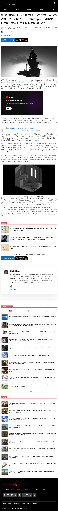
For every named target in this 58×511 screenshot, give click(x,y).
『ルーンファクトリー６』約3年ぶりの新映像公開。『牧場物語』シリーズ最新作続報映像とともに (29, 355)
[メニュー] (55, 3)
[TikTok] (30, 495)
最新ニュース (42, 9)
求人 (54, 9)
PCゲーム (17, 9)
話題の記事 (29, 9)
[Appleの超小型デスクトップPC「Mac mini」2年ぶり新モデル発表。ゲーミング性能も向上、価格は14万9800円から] (5, 465)
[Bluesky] (8, 495)
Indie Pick (24, 31)
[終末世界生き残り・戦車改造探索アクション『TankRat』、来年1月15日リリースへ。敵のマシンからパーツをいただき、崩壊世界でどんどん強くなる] (5, 411)
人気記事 (5, 9)
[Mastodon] (23, 495)
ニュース (29, 31)
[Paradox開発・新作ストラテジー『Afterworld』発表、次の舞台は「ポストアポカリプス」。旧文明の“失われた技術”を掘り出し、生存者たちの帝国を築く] (5, 434)
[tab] (10, 311)
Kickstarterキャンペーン (7, 212)
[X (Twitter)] (15, 495)
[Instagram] (12, 495)
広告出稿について (16, 503)
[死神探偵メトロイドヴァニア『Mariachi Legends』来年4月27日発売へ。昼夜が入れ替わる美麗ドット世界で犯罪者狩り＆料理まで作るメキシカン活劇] (5, 449)
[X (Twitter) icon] (11, 286)
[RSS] (34, 495)
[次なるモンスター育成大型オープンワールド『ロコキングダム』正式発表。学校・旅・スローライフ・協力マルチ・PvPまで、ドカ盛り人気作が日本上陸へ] (5, 419)
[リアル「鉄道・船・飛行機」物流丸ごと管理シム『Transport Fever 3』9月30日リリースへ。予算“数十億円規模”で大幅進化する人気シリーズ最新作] (5, 427)
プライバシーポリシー (26, 503)
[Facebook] (27, 495)
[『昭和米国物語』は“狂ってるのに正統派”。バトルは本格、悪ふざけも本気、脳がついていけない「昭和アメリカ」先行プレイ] (5, 404)
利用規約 (35, 503)
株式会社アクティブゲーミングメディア (21, 489)
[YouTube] (4, 495)
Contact (9, 503)
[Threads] (19, 495)
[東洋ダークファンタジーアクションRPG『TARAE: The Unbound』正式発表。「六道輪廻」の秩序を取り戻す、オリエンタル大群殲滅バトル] (5, 457)
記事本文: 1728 (13, 289)
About (4, 503)
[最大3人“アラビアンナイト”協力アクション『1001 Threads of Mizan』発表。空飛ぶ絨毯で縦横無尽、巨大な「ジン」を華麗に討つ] (5, 442)
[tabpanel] (29, 354)
